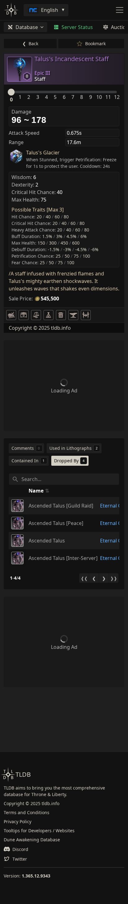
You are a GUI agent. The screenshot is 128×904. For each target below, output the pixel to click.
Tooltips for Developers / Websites (39, 831)
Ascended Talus (47, 540)
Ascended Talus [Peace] (56, 523)
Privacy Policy (17, 821)
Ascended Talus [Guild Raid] (61, 505)
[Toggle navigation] (119, 10)
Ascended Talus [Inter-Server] (63, 558)
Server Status (77, 27)
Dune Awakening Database (32, 840)
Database (27, 27)
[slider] (11, 92)
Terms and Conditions (26, 812)
